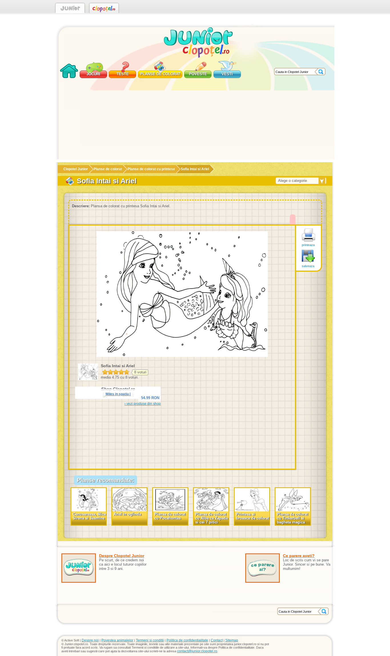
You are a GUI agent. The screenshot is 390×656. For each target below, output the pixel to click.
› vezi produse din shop (142, 404)
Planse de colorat (160, 74)
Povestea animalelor (117, 640)
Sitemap (231, 640)
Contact (217, 640)
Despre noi (90, 640)
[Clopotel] (104, 9)
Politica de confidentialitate (187, 640)
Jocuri (93, 74)
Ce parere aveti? (299, 555)
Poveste (198, 74)
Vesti (227, 74)
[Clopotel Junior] (70, 9)
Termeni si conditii (150, 640)
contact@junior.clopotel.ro (197, 651)
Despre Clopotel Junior (121, 555)
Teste (122, 74)
